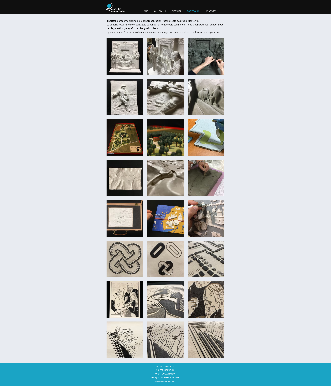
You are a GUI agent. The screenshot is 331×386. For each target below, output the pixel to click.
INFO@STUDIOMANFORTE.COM (165, 377)
